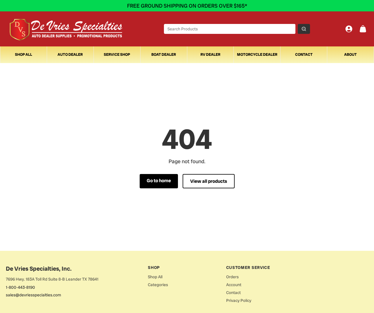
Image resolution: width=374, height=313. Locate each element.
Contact (304, 54)
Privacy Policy (238, 300)
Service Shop (117, 54)
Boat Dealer (163, 54)
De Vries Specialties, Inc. (39, 268)
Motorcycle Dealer (257, 54)
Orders (232, 276)
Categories (158, 284)
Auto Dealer (70, 54)
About (350, 54)
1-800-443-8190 (20, 287)
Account (233, 284)
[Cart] (363, 29)
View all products (208, 181)
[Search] (304, 29)
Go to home (159, 181)
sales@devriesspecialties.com (33, 295)
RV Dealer (210, 54)
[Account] (349, 29)
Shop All (23, 54)
